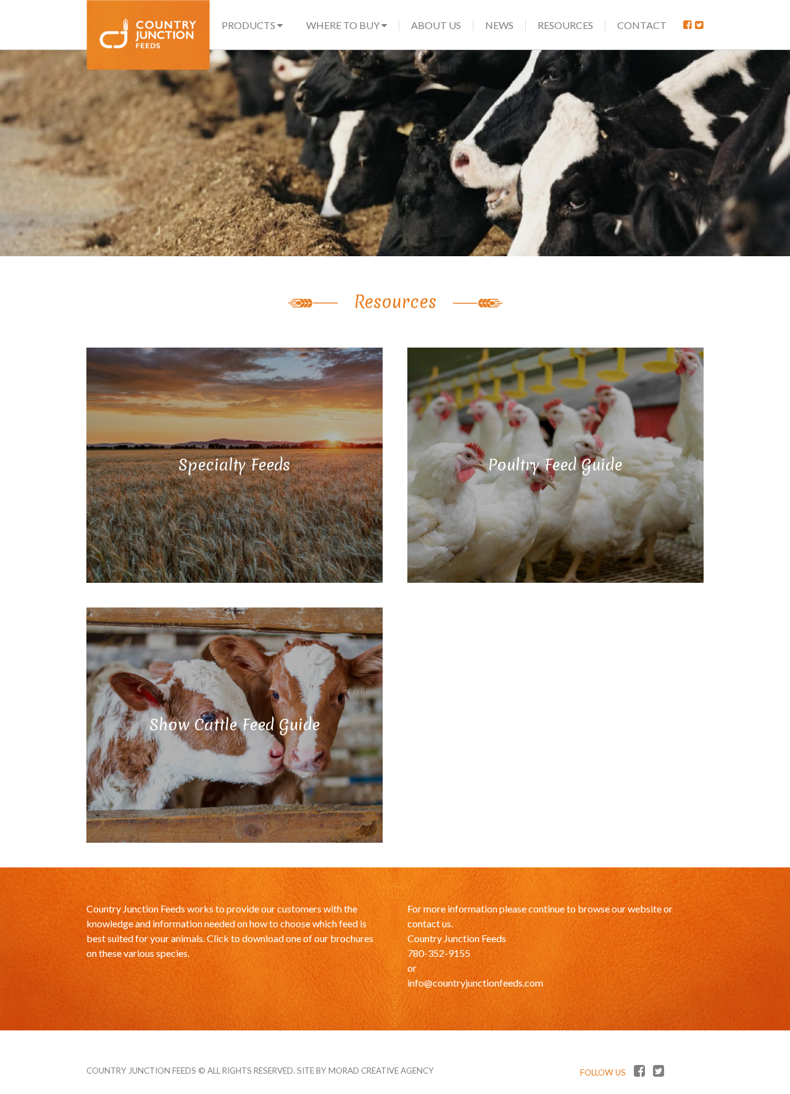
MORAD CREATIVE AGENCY (381, 1070)
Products (249, 25)
